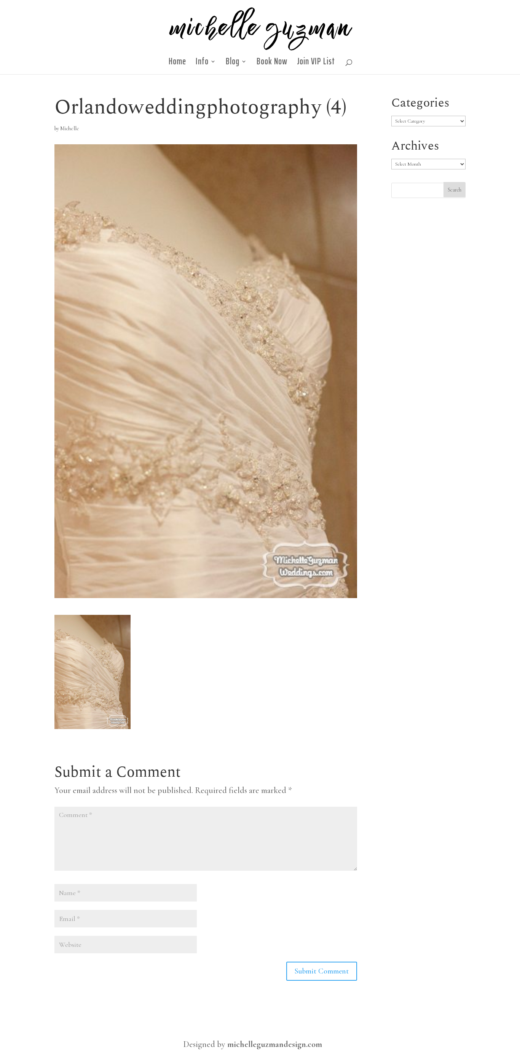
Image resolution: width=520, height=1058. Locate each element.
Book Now (272, 64)
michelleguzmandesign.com (274, 1044)
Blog (232, 64)
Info (202, 64)
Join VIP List (316, 64)
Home (177, 64)
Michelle (69, 128)
